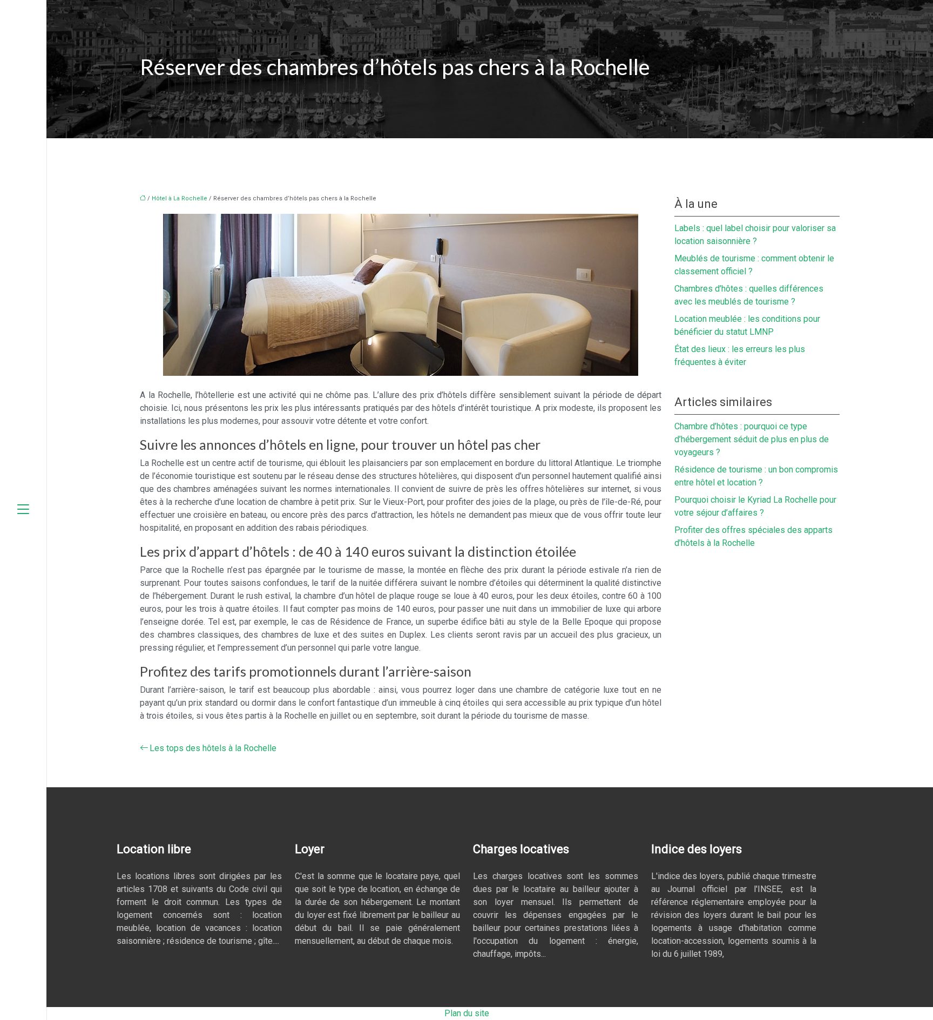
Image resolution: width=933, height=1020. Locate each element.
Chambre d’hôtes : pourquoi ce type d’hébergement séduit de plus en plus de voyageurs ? (751, 439)
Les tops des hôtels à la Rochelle (213, 748)
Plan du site (466, 1013)
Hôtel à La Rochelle (179, 198)
